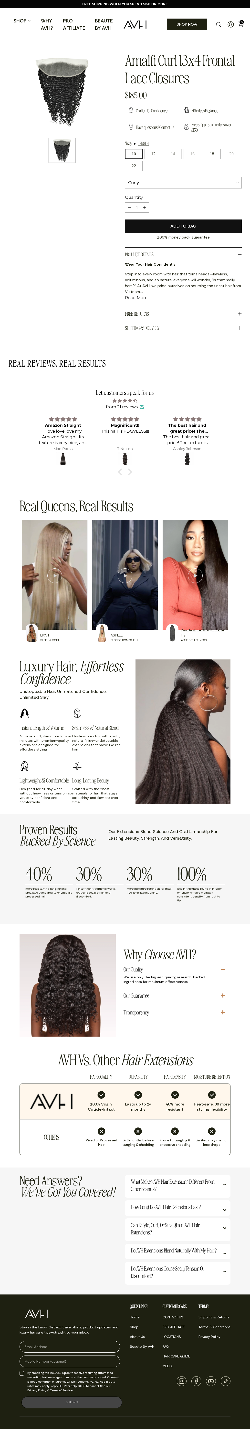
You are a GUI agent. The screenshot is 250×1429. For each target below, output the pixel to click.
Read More (136, 297)
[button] (121, 472)
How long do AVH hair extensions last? (165, 1206)
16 (192, 153)
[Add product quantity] (144, 207)
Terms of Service (61, 1390)
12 (153, 153)
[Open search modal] (218, 24)
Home (135, 1317)
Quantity (134, 197)
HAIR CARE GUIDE (176, 1356)
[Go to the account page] (229, 24)
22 (134, 165)
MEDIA (168, 1366)
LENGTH (143, 143)
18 (212, 153)
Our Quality (133, 969)
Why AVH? (47, 24)
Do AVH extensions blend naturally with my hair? (173, 1250)
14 (173, 153)
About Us (137, 1337)
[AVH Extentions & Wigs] (135, 24)
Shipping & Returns (213, 1317)
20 (231, 153)
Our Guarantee (136, 995)
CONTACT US (173, 1317)
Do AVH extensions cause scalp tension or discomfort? (167, 1272)
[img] (124, 401)
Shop (20, 21)
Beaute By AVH (104, 24)
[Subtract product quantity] (129, 207)
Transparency (136, 1012)
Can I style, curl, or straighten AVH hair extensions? (165, 1228)
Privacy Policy (36, 1390)
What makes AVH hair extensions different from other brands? (173, 1185)
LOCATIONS (172, 1337)
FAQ (166, 1346)
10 (134, 153)
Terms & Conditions (214, 1327)
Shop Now (187, 24)
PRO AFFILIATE (74, 24)
